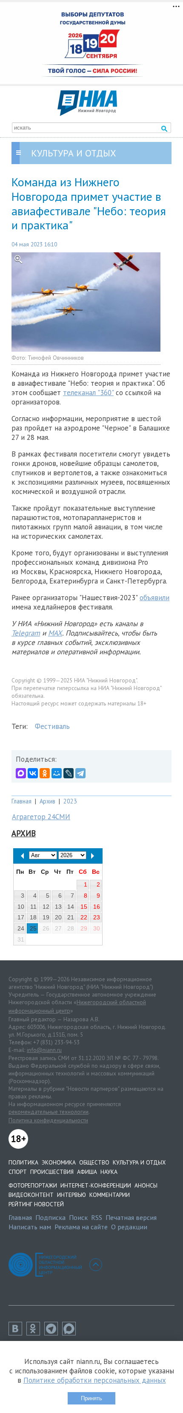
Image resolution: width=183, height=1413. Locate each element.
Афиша (87, 1172)
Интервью (71, 1195)
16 (96, 906)
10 (20, 906)
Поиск (78, 1217)
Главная (21, 801)
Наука (108, 1172)
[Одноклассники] (45, 773)
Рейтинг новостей (36, 1204)
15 (83, 906)
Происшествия (52, 1172)
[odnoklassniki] (35, 1333)
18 (33, 917)
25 (33, 928)
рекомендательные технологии (49, 1111)
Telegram (25, 633)
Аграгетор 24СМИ (41, 816)
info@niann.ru (44, 1050)
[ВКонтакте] (33, 773)
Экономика (59, 1162)
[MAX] (21, 773)
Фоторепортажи (33, 1185)
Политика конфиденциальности (48, 1120)
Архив (47, 801)
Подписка (50, 1217)
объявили (154, 597)
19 (46, 917)
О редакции (129, 1226)
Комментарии (109, 1195)
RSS (96, 1217)
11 (33, 906)
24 (20, 928)
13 (58, 906)
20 (58, 917)
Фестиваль (52, 726)
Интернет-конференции (95, 1185)
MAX (55, 633)
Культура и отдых (139, 1162)
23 (96, 917)
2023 (70, 801)
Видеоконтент (31, 1195)
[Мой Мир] (56, 773)
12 (46, 906)
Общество (94, 1162)
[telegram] (53, 1333)
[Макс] (71, 1333)
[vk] (17, 1333)
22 (83, 917)
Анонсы (145, 1185)
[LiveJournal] (68, 773)
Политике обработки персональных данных (94, 1380)
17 (20, 917)
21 (70, 917)
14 (70, 906)
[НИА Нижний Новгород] (87, 113)
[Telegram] (80, 773)
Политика (23, 1162)
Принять (91, 1398)
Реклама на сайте (81, 1226)
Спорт (18, 1172)
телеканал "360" (88, 392)
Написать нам (30, 1226)
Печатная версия (131, 1217)
